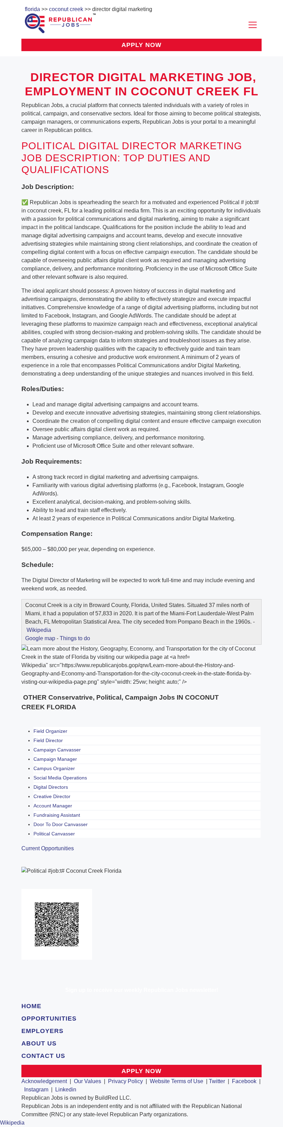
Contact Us (43, 1055)
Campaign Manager (55, 759)
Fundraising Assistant (56, 815)
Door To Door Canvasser (60, 824)
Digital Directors (50, 787)
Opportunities (49, 1018)
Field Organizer (50, 731)
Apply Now (141, 44)
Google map (40, 638)
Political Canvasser (54, 833)
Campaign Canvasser (57, 749)
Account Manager (52, 805)
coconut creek (66, 9)
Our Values (87, 1081)
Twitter (217, 1081)
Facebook (244, 1081)
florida (32, 9)
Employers (42, 1030)
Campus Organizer (54, 768)
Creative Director (51, 796)
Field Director (48, 740)
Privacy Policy (125, 1081)
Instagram (36, 1089)
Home (31, 1006)
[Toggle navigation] (253, 25)
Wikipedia (39, 630)
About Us (39, 1043)
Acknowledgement (44, 1081)
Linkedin (65, 1089)
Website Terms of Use (176, 1081)
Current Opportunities (47, 848)
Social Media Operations (60, 777)
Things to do (75, 638)
